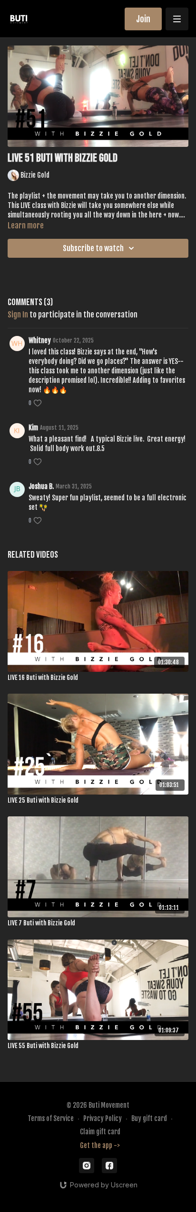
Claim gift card (100, 1132)
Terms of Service (51, 1118)
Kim (33, 428)
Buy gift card (149, 1118)
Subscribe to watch (93, 248)
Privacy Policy (102, 1118)
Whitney (40, 340)
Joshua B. (41, 486)
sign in (18, 314)
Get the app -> (100, 1145)
